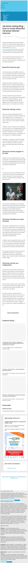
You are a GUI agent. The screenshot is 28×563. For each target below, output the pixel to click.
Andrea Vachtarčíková (8, 36)
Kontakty (5, 20)
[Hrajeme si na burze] (4, 7)
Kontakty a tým (14, 478)
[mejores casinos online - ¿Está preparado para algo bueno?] (14, 359)
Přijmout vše (17, 500)
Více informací (11, 498)
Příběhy (5, 16)
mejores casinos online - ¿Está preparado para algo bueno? (13, 369)
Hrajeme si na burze (11, 468)
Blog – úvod (5, 15)
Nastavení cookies (4, 500)
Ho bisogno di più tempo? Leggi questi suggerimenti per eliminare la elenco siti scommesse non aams (13, 343)
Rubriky (4, 19)
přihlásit (23, 411)
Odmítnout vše (11, 500)
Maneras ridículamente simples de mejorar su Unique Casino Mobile (13, 395)
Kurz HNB (5, 17)
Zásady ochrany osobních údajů (9, 476)
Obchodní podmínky (21, 476)
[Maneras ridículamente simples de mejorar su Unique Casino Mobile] (14, 385)
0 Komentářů (22, 37)
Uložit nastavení (4, 560)
